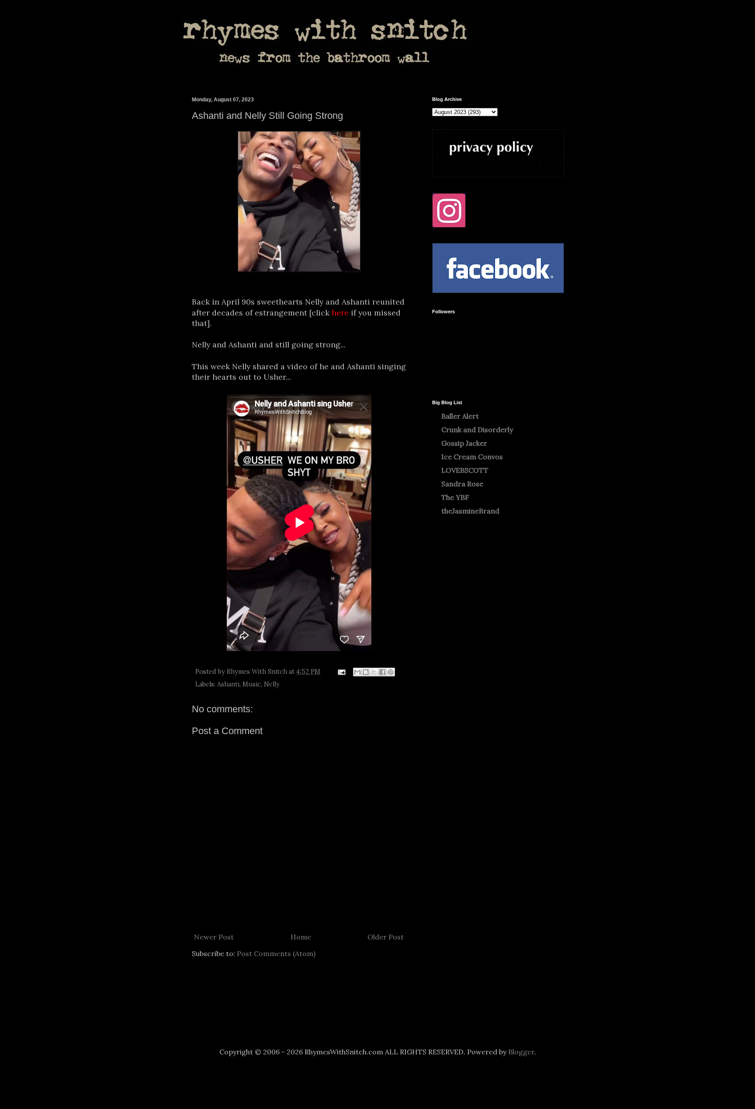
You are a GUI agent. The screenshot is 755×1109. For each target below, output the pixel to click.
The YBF (455, 497)
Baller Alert (460, 416)
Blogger (521, 1051)
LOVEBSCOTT (464, 470)
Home (301, 936)
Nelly (272, 684)
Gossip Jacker (464, 443)
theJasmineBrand (470, 510)
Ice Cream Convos (472, 456)
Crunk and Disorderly (477, 429)
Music (251, 684)
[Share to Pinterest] (390, 672)
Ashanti (228, 684)
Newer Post (214, 936)
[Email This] (357, 672)
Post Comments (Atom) (276, 953)
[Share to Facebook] (382, 672)
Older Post (385, 936)
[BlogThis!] (365, 672)
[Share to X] (374, 672)
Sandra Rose (462, 483)
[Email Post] (341, 672)
